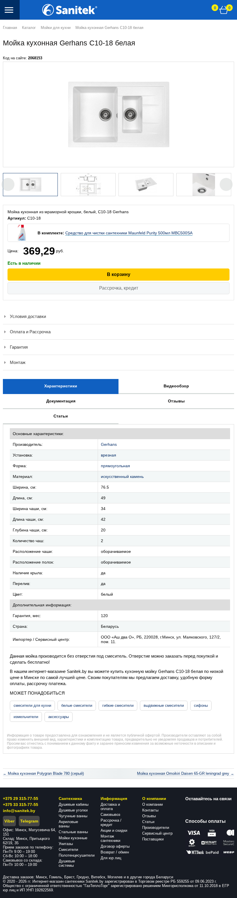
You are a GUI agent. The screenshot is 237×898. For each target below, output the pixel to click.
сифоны (201, 705)
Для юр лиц (111, 858)
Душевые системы (67, 863)
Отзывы (149, 816)
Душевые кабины (73, 804)
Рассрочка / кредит (111, 822)
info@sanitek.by (19, 810)
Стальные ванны (73, 832)
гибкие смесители (118, 705)
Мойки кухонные (73, 838)
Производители (155, 827)
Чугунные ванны (73, 816)
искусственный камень (122, 476)
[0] (223, 10)
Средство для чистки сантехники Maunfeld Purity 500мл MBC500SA (128, 233)
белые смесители (76, 705)
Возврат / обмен (115, 852)
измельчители (26, 717)
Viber (9, 821)
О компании (152, 804)
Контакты (150, 810)
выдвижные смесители (164, 705)
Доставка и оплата (110, 806)
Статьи (148, 822)
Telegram (29, 821)
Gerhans (109, 444)
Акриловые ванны (68, 824)
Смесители (68, 849)
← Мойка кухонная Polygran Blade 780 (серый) (43, 773)
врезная (108, 455)
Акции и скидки (114, 830)
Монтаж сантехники (110, 838)
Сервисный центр (157, 833)
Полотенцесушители (77, 855)
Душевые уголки (73, 810)
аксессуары (58, 717)
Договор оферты (115, 846)
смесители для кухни (32, 705)
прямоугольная (115, 465)
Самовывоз (110, 814)
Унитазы (66, 844)
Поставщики (153, 839)
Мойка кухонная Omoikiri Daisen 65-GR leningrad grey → (185, 773)
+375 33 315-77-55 (20, 804)
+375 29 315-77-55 (20, 798)
